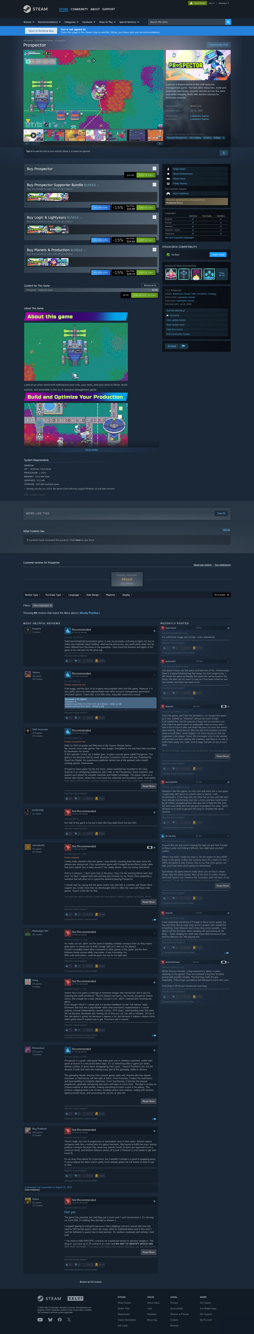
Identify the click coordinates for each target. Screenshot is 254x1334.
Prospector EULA (174, 203)
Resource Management (177, 138)
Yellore (36, 672)
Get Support (206, 1314)
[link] (124, 207)
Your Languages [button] (41, 605)
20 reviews (36, 852)
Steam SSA (124, 1308)
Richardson (38, 1048)
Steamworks (124, 1314)
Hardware (152, 1314)
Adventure (178, 293)
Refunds (174, 1325)
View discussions (174, 329)
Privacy (174, 1302)
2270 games (37, 733)
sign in (211, 3)
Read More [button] (149, 786)
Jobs (149, 1308)
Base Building (195, 138)
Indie (193, 293)
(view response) (32, 1190)
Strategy (212, 293)
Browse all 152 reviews (91, 1282)
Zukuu (35, 1199)
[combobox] (186, 22)
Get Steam (205, 1302)
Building (217, 138)
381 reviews (37, 934)
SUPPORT (108, 9)
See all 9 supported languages (179, 237)
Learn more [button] (218, 254)
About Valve (153, 1302)
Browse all (150, 285)
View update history (176, 320)
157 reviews (37, 1205)
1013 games (37, 1052)
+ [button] (223, 138)
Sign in (29, 151)
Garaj (35, 980)
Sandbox (207, 138)
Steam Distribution (127, 1320)
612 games (37, 1203)
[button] (29, 22)
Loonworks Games (199, 116)
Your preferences (223, 565)
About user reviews (203, 565)
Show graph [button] (219, 595)
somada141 (38, 845)
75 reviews (36, 1054)
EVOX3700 (38, 810)
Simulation (202, 293)
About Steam (124, 1302)
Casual (187, 293)
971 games (37, 849)
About (95, 9)
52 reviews (36, 1135)
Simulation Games (44, 40)
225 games (37, 984)
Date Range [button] (92, 594)
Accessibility (176, 1308)
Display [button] (126, 594)
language (223, 3)
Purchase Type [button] (53, 594)
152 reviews (37, 679)
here (78, 540)
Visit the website (174, 310)
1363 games (37, 1132)
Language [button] (73, 594)
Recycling (152, 1320)
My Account (206, 1320)
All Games (28, 40)
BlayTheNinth (39, 1128)
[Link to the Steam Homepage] (35, 11)
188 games (37, 676)
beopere (36, 628)
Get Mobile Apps (208, 1308)
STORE (63, 9)
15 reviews (36, 814)
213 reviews (37, 736)
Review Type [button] (31, 594)
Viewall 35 (222, 274)
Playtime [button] (110, 594)
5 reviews (36, 632)
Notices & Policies (179, 1314)
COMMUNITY (79, 9)
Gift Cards (123, 1325)
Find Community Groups (178, 334)
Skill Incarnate (40, 729)
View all (226, 530)
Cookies (174, 1320)
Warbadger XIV (40, 931)
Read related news (175, 324)
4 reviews (36, 987)
